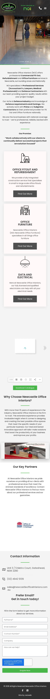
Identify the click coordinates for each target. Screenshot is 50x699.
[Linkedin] (27, 690)
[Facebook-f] (23, 690)
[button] (45, 8)
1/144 (11, 379)
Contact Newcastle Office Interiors (24, 488)
